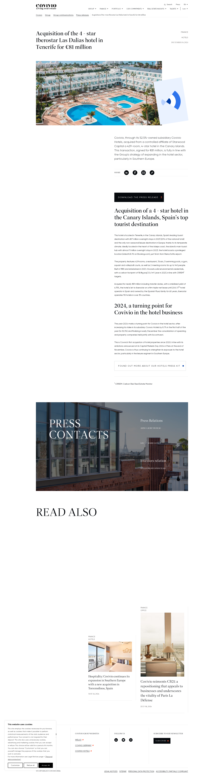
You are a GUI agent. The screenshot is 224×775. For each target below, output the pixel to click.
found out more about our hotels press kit (149, 366)
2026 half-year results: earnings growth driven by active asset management (109, 625)
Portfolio (116, 9)
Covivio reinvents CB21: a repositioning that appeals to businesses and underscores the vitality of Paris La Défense (162, 691)
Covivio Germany (83, 745)
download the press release (138, 197)
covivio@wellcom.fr (154, 451)
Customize (15, 765)
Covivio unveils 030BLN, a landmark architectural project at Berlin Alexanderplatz (56, 684)
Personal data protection (141, 771)
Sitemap (122, 771)
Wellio (78, 740)
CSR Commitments (134, 9)
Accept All (46, 765)
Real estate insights (155, 9)
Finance (103, 9)
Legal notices (110, 771)
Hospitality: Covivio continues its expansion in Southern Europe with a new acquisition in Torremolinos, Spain (109, 682)
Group (91, 9)
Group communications (63, 15)
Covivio (39, 15)
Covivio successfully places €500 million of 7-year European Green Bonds (57, 622)
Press (178, 4)
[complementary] (30, 745)
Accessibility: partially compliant (172, 771)
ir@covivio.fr (150, 472)
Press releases (82, 15)
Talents (173, 9)
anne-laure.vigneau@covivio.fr (159, 436)
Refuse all (30, 765)
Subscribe (162, 741)
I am (184, 9)
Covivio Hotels (82, 751)
